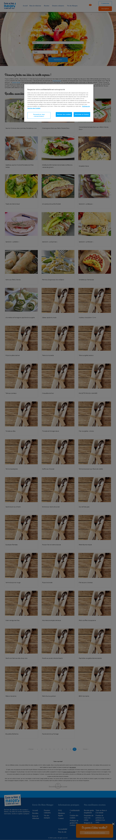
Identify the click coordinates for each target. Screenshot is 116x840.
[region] (59, 103)
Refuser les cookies (64, 114)
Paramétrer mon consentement (39, 115)
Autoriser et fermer (82, 114)
